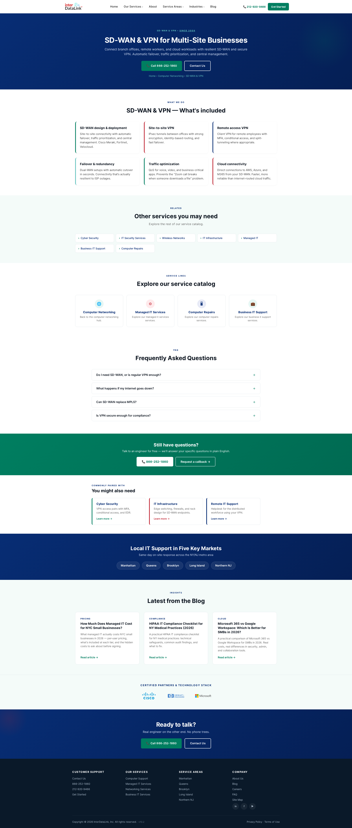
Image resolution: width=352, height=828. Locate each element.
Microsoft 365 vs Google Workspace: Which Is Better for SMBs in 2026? (242, 628)
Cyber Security (90, 238)
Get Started (278, 6)
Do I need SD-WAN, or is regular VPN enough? (128, 375)
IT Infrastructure (212, 238)
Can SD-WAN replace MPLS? (116, 402)
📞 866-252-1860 (155, 461)
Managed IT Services (138, 783)
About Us (237, 778)
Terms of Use (272, 821)
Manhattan (128, 565)
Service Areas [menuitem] (172, 6)
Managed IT (250, 238)
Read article (87, 657)
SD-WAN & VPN (194, 75)
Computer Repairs (132, 248)
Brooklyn (173, 565)
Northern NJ (223, 565)
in (236, 806)
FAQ (234, 794)
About (153, 6)
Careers (237, 789)
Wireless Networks (173, 238)
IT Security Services (133, 238)
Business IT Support (93, 248)
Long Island (197, 565)
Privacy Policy (254, 821)
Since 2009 (187, 30)
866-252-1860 (81, 783)
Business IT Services (138, 794)
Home (114, 6)
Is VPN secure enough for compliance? (123, 415)
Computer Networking (171, 75)
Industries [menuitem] (196, 6)
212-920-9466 (81, 789)
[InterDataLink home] (73, 7)
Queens (151, 565)
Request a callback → (195, 461)
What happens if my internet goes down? (125, 388)
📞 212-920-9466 (254, 6)
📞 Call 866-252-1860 (161, 65)
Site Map (237, 799)
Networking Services (138, 789)
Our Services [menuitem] (132, 6)
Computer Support (137, 778)
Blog (213, 6)
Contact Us (197, 65)
